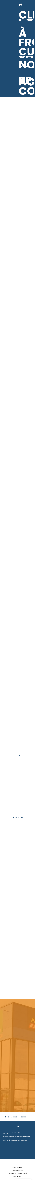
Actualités (16, 1140)
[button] (17, 1117)
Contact (24, 1140)
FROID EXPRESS (17, 1167)
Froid (10, 1133)
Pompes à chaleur (9, 1137)
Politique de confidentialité (17, 1173)
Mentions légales (17, 1170)
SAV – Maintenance (23, 1137)
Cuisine (15, 1133)
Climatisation (22, 1133)
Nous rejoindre (8, 1140)
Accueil (5, 1133)
